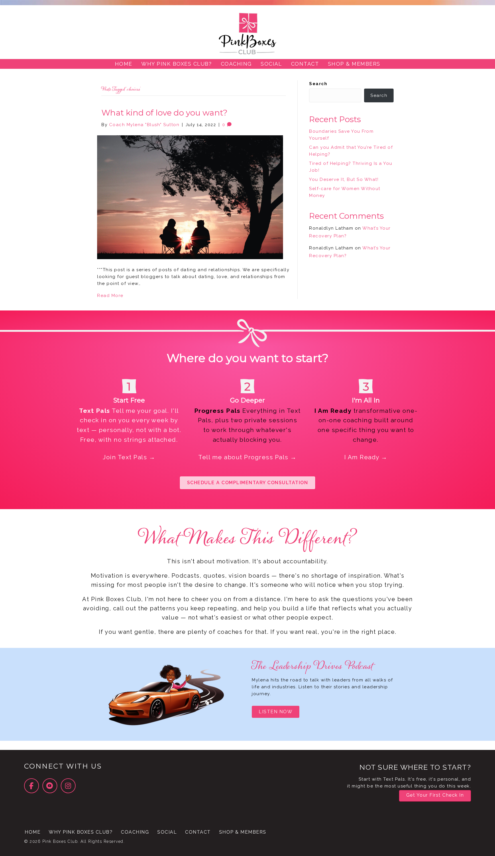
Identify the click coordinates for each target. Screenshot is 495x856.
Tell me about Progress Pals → (247, 457)
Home (32, 832)
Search (318, 83)
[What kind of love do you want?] (190, 197)
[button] (247, 482)
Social (167, 832)
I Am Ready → (366, 457)
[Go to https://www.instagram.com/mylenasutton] (68, 785)
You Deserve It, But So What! (343, 179)
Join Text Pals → (129, 457)
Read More (110, 295)
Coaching (135, 832)
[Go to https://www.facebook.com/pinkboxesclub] (31, 785)
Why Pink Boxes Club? (81, 832)
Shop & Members (242, 832)
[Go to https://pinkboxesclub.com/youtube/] (49, 785)
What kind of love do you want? (164, 113)
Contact (198, 832)
